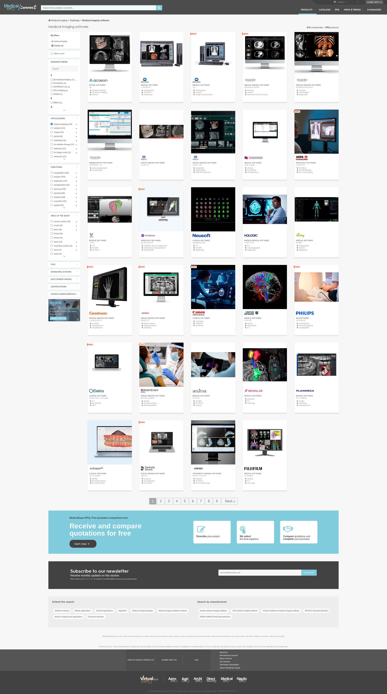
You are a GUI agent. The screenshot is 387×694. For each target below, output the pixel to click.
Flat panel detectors (96, 617)
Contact (316, 114)
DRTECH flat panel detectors (316, 611)
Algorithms (122, 611)
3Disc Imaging (60, 90)
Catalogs (324, 9)
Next (229, 501)
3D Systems (59, 83)
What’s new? (58, 54)
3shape (57, 94)
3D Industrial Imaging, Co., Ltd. (65, 80)
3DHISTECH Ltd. (61, 87)
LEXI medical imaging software (245, 611)
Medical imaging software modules (172, 611)
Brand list (224, 652)
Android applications (104, 611)
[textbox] (98, 7)
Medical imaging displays (142, 611)
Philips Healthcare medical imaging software (281, 611)
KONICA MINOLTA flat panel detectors (215, 617)
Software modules (62, 611)
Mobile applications (83, 611)
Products (306, 9)
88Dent (57, 103)
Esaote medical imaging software (213, 611)
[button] (64, 61)
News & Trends (352, 9)
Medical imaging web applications (69, 617)
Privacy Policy (88, 579)
